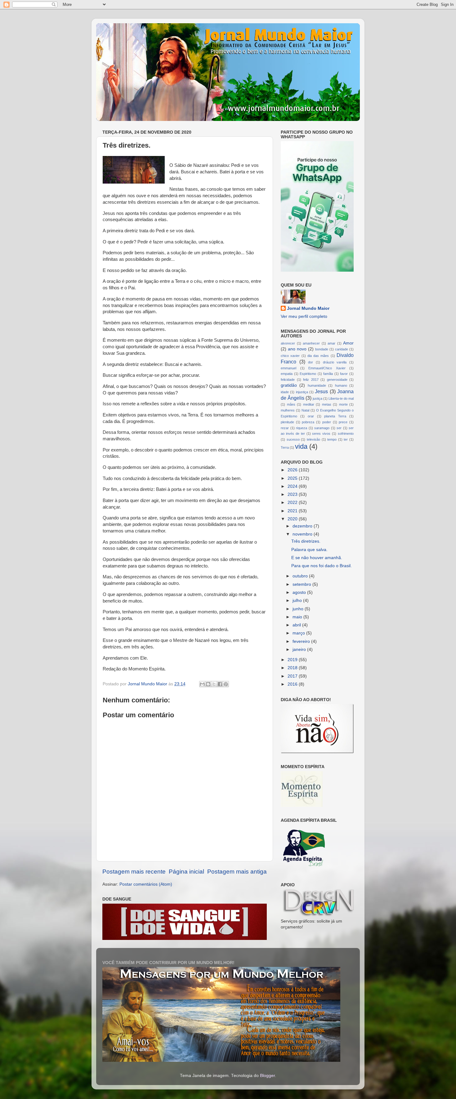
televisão (313, 439)
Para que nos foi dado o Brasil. (321, 565)
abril (297, 625)
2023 (293, 494)
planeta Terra (335, 416)
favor (344, 374)
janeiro (300, 649)
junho (299, 609)
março (299, 633)
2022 (293, 502)
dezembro (303, 526)
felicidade (288, 379)
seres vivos (321, 433)
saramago (321, 428)
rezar (285, 428)
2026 (293, 470)
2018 (293, 667)
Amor (348, 343)
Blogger (267, 1075)
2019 (293, 659)
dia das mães (318, 356)
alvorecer (288, 343)
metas (326, 404)
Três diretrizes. (305, 541)
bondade (321, 349)
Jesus (321, 391)
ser (339, 428)
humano (341, 385)
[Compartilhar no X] (214, 684)
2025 (293, 478)
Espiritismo (308, 374)
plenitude (287, 422)
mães (291, 404)
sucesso (293, 439)
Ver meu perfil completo (304, 316)
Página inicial (186, 871)
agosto (300, 592)
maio (298, 617)
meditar (308, 404)
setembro (302, 584)
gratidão (289, 385)
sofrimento (346, 433)
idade (285, 392)
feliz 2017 (311, 379)
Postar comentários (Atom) (145, 884)
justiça (317, 398)
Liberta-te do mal (341, 398)
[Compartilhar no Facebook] (220, 684)
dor (310, 362)
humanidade (317, 385)
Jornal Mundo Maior (308, 308)
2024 (293, 486)
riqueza (301, 428)
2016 (293, 684)
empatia (287, 374)
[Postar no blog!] (208, 684)
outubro (301, 576)
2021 (293, 511)
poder (326, 422)
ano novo (297, 349)
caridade (341, 349)
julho (298, 600)
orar (311, 416)
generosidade (337, 379)
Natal (305, 410)
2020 (293, 519)
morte (343, 404)
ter (346, 439)
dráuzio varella (335, 362)
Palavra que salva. (309, 549)
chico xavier (290, 356)
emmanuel (288, 368)
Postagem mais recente (134, 871)
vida (301, 446)
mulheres (288, 410)
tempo (332, 439)
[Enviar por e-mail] (202, 684)
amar (331, 343)
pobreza (308, 422)
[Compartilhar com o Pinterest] (226, 684)
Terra (285, 447)
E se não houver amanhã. (316, 557)
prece (343, 422)
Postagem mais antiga (237, 871)
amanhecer (311, 343)
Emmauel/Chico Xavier (327, 368)
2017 (293, 676)
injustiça (302, 392)
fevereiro (302, 641)
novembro (303, 534)
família (328, 374)
